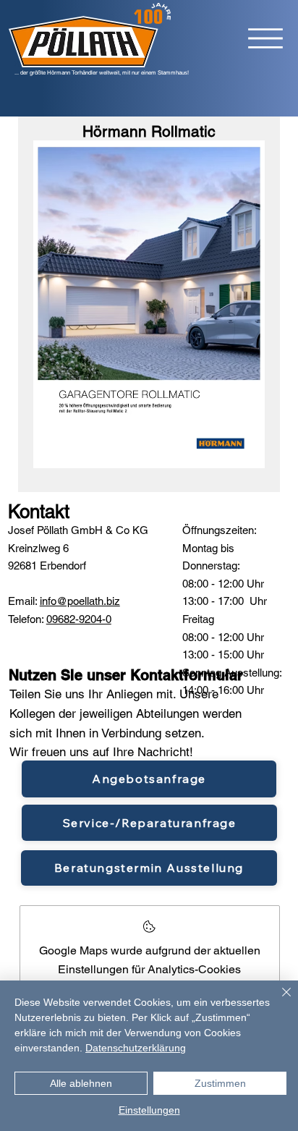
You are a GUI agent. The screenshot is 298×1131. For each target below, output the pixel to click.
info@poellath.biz (80, 601)
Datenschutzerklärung (135, 1048)
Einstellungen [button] (149, 1110)
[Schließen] (277, 1000)
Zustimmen (220, 1083)
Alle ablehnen (81, 1083)
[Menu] (265, 38)
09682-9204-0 (78, 619)
